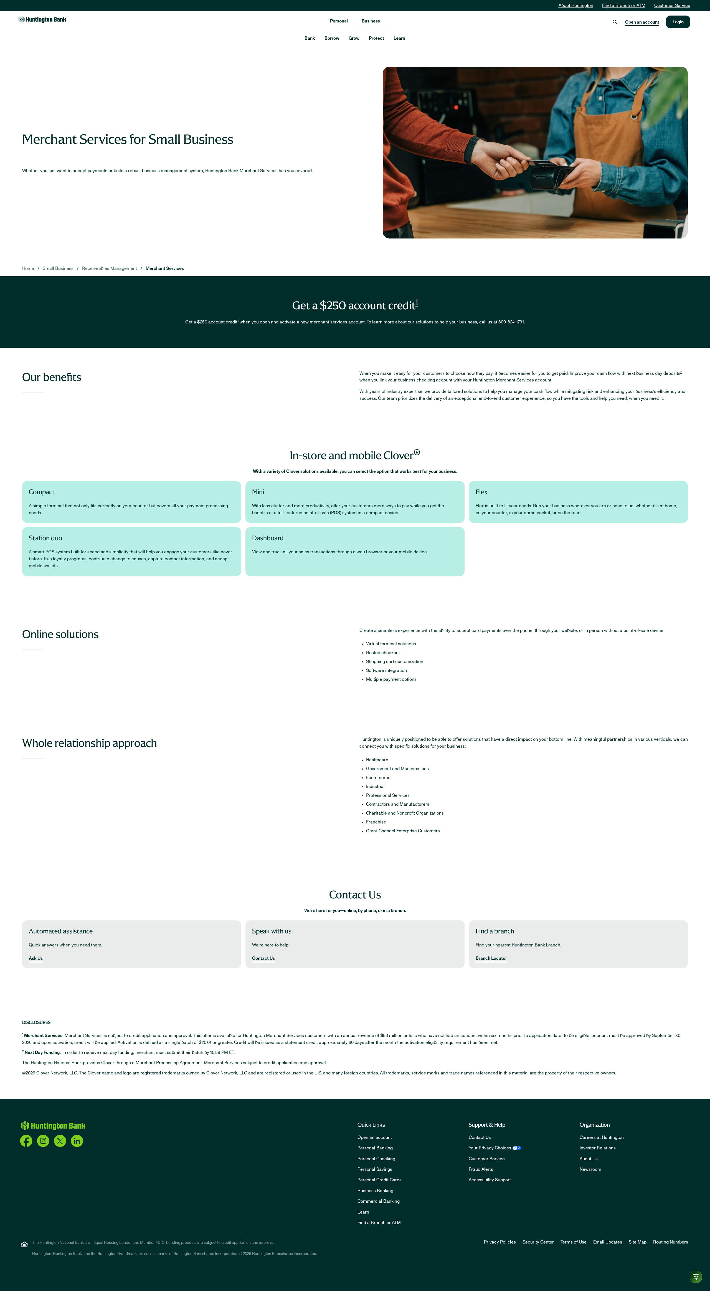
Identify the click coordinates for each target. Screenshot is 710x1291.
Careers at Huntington (602, 1137)
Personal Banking (375, 1148)
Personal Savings (374, 1169)
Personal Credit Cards (379, 1180)
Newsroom (590, 1169)
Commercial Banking (378, 1201)
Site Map (637, 1242)
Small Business (58, 268)
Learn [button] (399, 38)
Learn (363, 1212)
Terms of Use (574, 1242)
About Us (589, 1159)
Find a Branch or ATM (623, 5)
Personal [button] (339, 21)
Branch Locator (491, 958)
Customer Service (672, 5)
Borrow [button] (331, 38)
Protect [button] (376, 38)
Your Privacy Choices (490, 1148)
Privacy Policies (500, 1242)
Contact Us (263, 958)
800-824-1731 (511, 322)
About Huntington (576, 5)
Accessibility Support (490, 1180)
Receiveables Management (109, 268)
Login (678, 22)
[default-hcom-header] (42, 19)
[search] (615, 22)
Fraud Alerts (481, 1169)
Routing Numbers (670, 1242)
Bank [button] (310, 38)
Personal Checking (376, 1159)
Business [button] (371, 21)
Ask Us (36, 958)
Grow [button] (354, 38)
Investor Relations (598, 1148)
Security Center (538, 1242)
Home (28, 268)
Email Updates (607, 1242)
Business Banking (375, 1191)
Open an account (642, 22)
